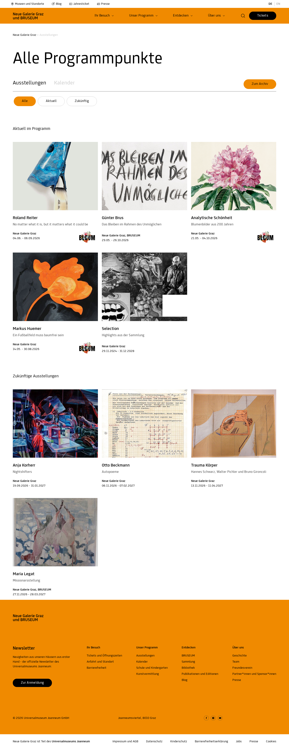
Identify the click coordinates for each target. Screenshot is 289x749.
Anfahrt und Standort (100, 661)
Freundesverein (242, 667)
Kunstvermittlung (147, 674)
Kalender (64, 83)
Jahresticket (81, 4)
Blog (59, 4)
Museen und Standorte (29, 4)
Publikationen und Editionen (200, 674)
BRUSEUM (188, 655)
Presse (105, 4)
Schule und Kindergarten (152, 667)
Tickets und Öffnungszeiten (104, 655)
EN (278, 4)
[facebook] (206, 718)
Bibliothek (188, 667)
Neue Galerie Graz (24, 35)
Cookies (271, 741)
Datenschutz (154, 741)
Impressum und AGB (125, 741)
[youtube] (220, 718)
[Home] (28, 16)
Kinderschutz (178, 741)
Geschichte (239, 655)
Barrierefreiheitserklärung (211, 741)
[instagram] (213, 718)
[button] (104, 16)
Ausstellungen (29, 83)
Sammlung (188, 661)
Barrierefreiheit (96, 667)
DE (270, 4)
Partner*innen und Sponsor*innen (254, 674)
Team (235, 661)
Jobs (239, 741)
